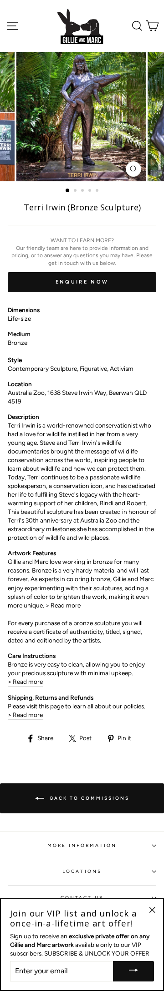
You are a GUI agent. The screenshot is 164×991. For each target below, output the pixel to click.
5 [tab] (98, 191)
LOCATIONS (82, 871)
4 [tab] (90, 191)
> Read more (64, 605)
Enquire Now (82, 282)
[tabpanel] (82, 116)
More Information (82, 845)
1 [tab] (68, 191)
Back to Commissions (88, 798)
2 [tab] (76, 191)
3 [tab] (83, 191)
